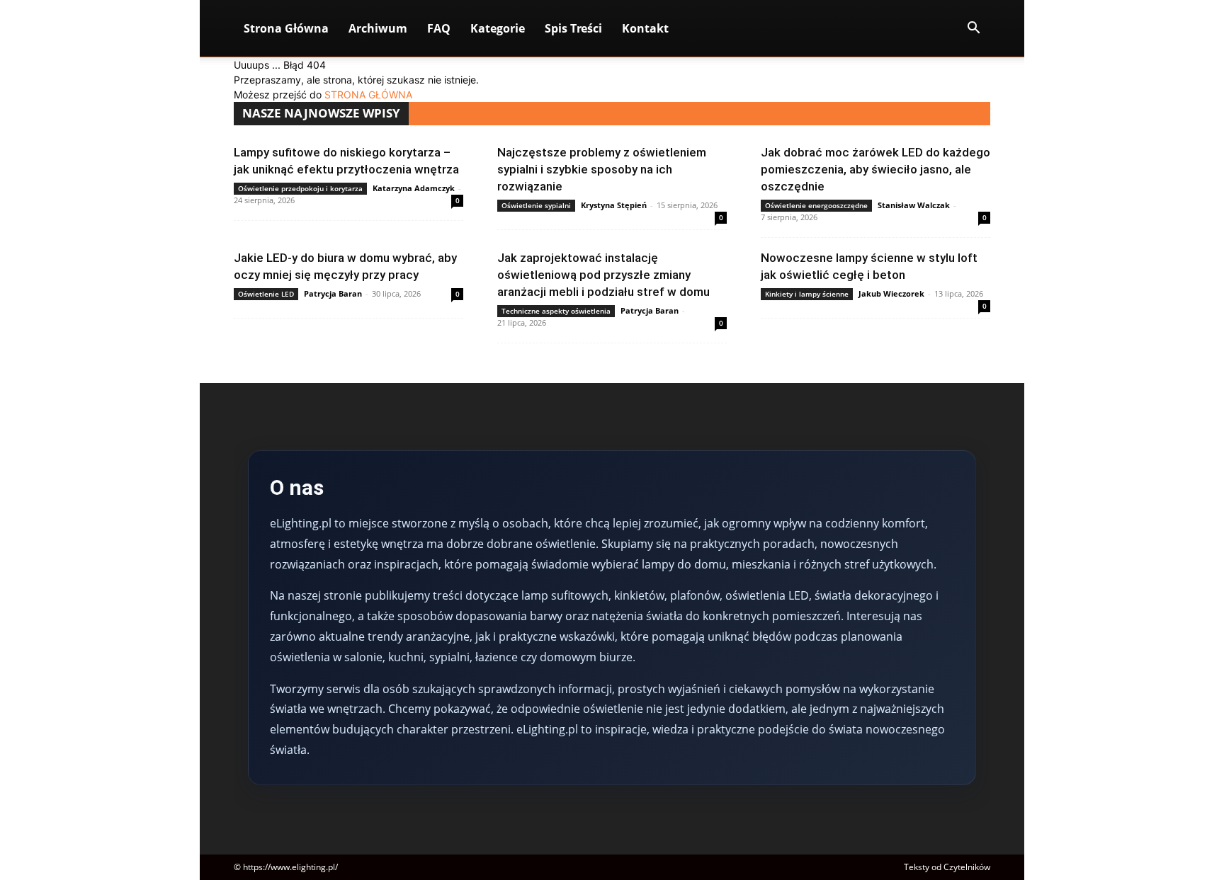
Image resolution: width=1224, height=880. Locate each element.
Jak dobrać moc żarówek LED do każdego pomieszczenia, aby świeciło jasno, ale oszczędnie (875, 169)
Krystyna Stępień (614, 205)
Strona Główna (286, 28)
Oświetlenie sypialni (536, 205)
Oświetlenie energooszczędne (816, 205)
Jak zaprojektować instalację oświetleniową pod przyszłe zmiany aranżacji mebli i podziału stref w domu (603, 275)
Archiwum (377, 28)
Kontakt (645, 28)
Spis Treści (573, 28)
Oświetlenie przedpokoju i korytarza (300, 188)
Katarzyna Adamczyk (414, 188)
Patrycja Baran (333, 293)
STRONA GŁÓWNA (368, 94)
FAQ (438, 28)
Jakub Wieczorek (891, 293)
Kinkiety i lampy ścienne (807, 294)
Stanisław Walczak (914, 205)
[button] (973, 29)
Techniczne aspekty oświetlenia (556, 311)
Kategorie (497, 28)
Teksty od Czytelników (947, 867)
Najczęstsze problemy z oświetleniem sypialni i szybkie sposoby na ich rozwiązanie (601, 169)
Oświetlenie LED (266, 294)
